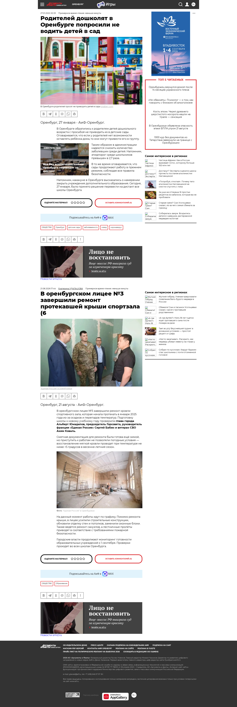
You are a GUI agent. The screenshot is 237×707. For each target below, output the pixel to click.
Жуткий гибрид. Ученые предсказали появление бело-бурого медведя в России (177, 299)
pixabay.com (107, 106)
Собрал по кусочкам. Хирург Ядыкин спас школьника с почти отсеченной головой (177, 352)
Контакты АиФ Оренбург (99, 648)
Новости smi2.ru (51, 278)
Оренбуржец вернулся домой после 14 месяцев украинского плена (171, 88)
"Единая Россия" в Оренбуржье (56, 388)
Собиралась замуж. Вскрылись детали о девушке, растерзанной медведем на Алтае (175, 216)
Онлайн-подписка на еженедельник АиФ (128, 645)
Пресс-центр (97, 645)
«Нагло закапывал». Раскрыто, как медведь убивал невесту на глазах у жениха (177, 341)
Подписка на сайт (162, 645)
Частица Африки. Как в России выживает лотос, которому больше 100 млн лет (176, 163)
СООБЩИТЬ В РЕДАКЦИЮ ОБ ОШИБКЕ (140, 652)
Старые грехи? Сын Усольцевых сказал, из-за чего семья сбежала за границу (177, 205)
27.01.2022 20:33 (48, 13)
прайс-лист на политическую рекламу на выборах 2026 (91, 652)
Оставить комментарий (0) (118, 203)
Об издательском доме (75, 645)
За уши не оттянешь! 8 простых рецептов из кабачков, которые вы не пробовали (177, 194)
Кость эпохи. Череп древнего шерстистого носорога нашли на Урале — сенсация (170, 114)
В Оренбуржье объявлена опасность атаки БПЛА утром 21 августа (171, 127)
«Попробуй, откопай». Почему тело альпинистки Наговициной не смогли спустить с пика (176, 184)
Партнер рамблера (91, 695)
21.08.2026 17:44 (48, 288)
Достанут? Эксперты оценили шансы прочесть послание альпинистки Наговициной (177, 173)
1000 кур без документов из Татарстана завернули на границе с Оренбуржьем (170, 140)
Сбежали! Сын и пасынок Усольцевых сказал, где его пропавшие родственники (178, 310)
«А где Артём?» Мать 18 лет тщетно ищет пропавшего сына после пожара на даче (176, 320)
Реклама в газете (146, 648)
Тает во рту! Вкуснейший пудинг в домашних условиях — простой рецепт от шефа (176, 331)
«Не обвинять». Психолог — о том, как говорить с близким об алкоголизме (170, 101)
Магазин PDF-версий (73, 648)
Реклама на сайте (125, 648)
